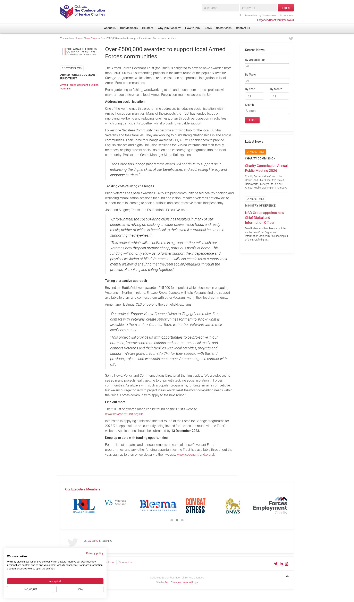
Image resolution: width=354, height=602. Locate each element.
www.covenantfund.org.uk (124, 414)
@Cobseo (93, 540)
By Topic (250, 74)
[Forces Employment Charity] (270, 505)
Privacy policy (94, 553)
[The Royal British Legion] (84, 505)
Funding (93, 84)
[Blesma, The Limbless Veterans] (158, 505)
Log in (286, 7)
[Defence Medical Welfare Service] (233, 505)
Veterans (65, 88)
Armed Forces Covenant (74, 84)
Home (78, 38)
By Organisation (255, 60)
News (87, 38)
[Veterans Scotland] (121, 505)
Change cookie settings (184, 582)
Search (249, 105)
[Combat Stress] (196, 505)
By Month (276, 89)
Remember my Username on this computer (269, 15)
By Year (250, 89)
